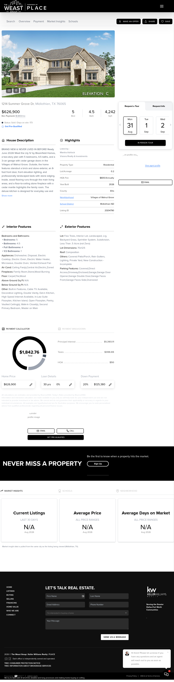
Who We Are (12, 611)
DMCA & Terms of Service (150, 676)
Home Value (12, 607)
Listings (10, 591)
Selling (10, 599)
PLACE (52, 654)
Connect (10, 615)
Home (9, 587)
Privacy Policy (131, 676)
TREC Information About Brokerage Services (27, 666)
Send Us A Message (115, 637)
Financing (11, 603)
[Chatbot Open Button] (166, 674)
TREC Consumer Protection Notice (22, 663)
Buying (9, 595)
